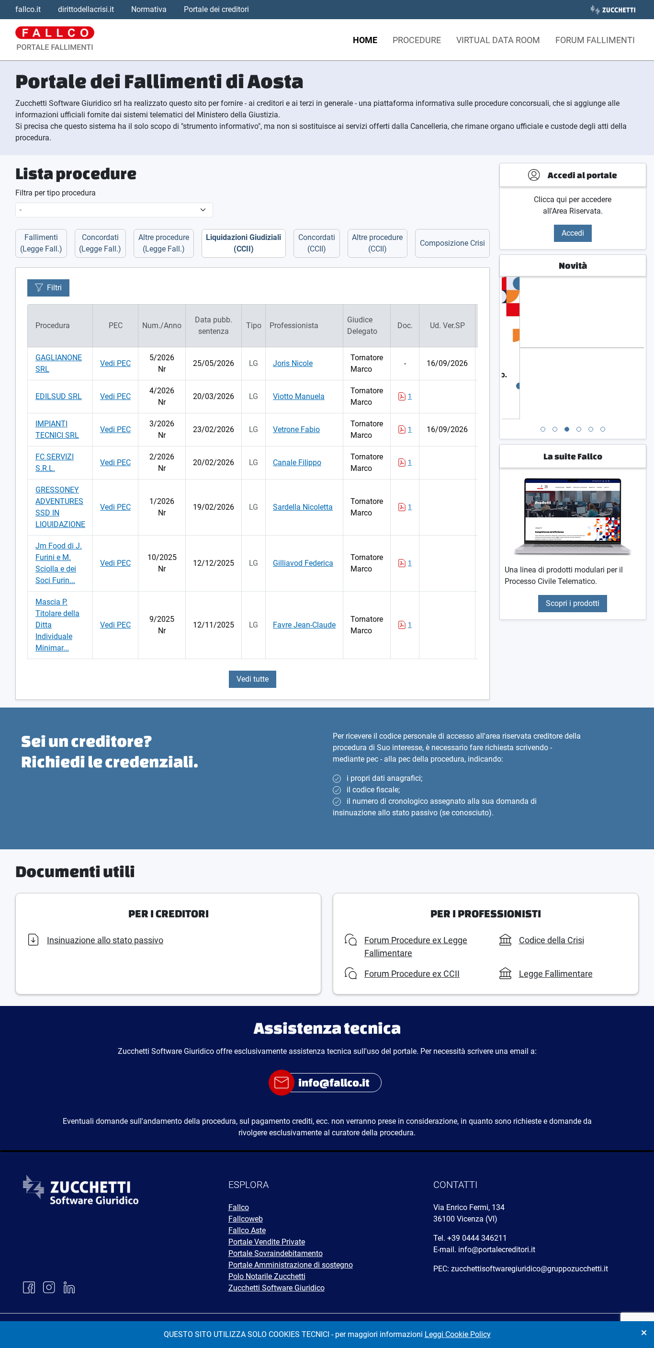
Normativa (149, 9)
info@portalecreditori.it (496, 1249)
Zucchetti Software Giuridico (276, 1287)
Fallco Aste (247, 1230)
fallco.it (28, 9)
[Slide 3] (566, 429)
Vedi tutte (253, 679)
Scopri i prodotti (572, 603)
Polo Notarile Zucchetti (266, 1276)
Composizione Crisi (452, 243)
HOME (365, 40)
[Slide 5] (590, 429)
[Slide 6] (602, 429)
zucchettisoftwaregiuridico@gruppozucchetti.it (529, 1268)
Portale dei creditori (216, 9)
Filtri (54, 287)
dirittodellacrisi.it (86, 9)
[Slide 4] (578, 429)
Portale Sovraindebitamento (275, 1253)
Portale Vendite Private (266, 1241)
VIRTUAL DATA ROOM (498, 40)
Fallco (238, 1207)
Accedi (573, 233)
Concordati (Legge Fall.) (100, 243)
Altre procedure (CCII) (377, 243)
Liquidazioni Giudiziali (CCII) (243, 243)
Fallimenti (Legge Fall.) (41, 243)
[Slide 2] (555, 429)
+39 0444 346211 (477, 1238)
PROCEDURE (417, 40)
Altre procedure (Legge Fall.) (163, 243)
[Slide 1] (543, 429)
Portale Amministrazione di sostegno (290, 1264)
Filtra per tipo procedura (55, 192)
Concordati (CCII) (316, 243)
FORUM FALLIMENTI (595, 40)
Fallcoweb (245, 1218)
